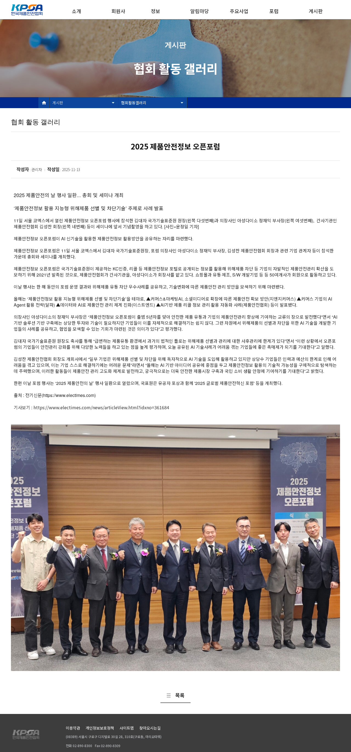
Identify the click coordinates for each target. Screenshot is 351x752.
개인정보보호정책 (100, 728)
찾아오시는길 (150, 728)
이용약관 (73, 728)
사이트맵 (127, 728)
